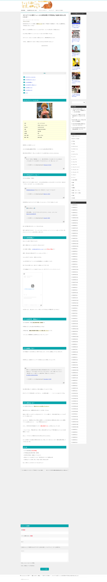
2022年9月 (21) (75, 277)
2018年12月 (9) (75, 364)
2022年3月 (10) (75, 292)
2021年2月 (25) (75, 323)
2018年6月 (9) (74, 380)
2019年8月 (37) (75, 346)
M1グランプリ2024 (59, 10)
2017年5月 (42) (75, 408)
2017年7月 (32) (75, 403)
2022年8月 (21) (75, 279)
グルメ (73, 151)
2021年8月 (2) (74, 310)
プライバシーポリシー (43, 10)
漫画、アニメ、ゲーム (76, 190)
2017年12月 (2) (75, 393)
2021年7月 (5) (74, 313)
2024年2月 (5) (74, 235)
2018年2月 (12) (75, 388)
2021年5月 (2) (74, 318)
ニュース (73, 156)
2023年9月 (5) (74, 248)
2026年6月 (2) (74, 204)
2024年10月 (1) (75, 222)
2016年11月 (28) (75, 424)
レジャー (73, 177)
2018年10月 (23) (75, 370)
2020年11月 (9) (75, 331)
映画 (73, 185)
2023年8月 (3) (74, 251)
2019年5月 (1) (74, 354)
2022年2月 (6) (74, 295)
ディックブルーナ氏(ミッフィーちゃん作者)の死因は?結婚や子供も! (76, 68)
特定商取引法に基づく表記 (32, 10)
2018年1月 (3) (74, 390)
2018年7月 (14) (75, 377)
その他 (73, 143)
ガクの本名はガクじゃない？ (30, 79)
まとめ (26, 92)
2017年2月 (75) (75, 416)
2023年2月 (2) (74, 264)
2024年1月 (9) (74, 238)
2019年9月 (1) (74, 344)
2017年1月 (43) (75, 419)
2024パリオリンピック (76, 136)
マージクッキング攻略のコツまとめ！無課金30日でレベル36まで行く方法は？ (79, 116)
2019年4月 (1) (74, 357)
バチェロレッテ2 (75, 169)
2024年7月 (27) (75, 228)
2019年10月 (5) (75, 341)
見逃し (73, 195)
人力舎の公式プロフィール (37, 249)
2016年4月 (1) (74, 439)
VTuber (73, 141)
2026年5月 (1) (74, 207)
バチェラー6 (74, 164)
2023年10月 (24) (75, 246)
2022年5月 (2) (74, 287)
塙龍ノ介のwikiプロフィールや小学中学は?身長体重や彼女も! (76, 81)
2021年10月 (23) (75, 305)
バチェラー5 (74, 161)
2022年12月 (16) (75, 269)
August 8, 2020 (47, 218)
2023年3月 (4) (74, 261)
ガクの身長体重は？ (28, 82)
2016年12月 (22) (75, 421)
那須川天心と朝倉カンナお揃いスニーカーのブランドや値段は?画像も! (76, 26)
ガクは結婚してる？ (28, 87)
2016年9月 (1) (74, 429)
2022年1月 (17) (75, 297)
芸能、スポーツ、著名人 (76, 192)
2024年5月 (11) (75, 233)
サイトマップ (51, 10)
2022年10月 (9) (75, 274)
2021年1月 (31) (75, 326)
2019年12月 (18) (75, 336)
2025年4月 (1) (74, 212)
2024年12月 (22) (75, 217)
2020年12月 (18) (75, 328)
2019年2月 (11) (75, 359)
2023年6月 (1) (74, 256)
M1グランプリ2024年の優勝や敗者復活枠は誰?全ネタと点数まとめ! (56, 470)
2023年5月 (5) (74, 259)
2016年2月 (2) (74, 442)
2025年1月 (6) (74, 215)
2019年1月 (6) (74, 362)
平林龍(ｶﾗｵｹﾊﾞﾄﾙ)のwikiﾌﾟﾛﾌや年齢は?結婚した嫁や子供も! (76, 54)
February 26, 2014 (47, 164)
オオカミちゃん (75, 146)
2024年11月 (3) (75, 220)
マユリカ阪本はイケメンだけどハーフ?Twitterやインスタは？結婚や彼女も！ (33, 470)
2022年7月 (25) (75, 282)
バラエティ (74, 174)
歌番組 (73, 187)
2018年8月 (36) (75, 375)
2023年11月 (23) (75, 243)
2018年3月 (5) (74, 385)
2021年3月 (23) (75, 321)
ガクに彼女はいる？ (28, 90)
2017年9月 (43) (75, 398)
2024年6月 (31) (75, 230)
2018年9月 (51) (75, 372)
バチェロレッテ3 (75, 172)
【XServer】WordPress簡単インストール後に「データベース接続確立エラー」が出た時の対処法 (79, 110)
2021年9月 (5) (74, 308)
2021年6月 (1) (74, 315)
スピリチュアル (75, 154)
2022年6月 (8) (74, 284)
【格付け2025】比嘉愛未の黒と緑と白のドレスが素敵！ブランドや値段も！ (76, 40)
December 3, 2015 (47, 379)
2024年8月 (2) (74, 225)
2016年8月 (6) (74, 432)
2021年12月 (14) (75, 300)
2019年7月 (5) (74, 349)
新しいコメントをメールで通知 (28, 563)
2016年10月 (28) (75, 426)
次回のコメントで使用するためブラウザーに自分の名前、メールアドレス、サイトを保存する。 (41, 547)
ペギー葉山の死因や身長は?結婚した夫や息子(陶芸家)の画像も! (76, 95)
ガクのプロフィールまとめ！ (30, 77)
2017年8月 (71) (75, 401)
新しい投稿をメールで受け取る (28, 565)
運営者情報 (23, 10)
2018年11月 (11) (75, 367)
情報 (73, 182)
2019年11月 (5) (75, 339)
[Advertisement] (44, 56)
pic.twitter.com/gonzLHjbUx (32, 375)
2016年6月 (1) (74, 434)
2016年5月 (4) (74, 437)
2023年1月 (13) (75, 266)
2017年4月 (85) (75, 411)
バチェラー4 (74, 159)
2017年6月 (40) (75, 406)
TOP (25, 575)
